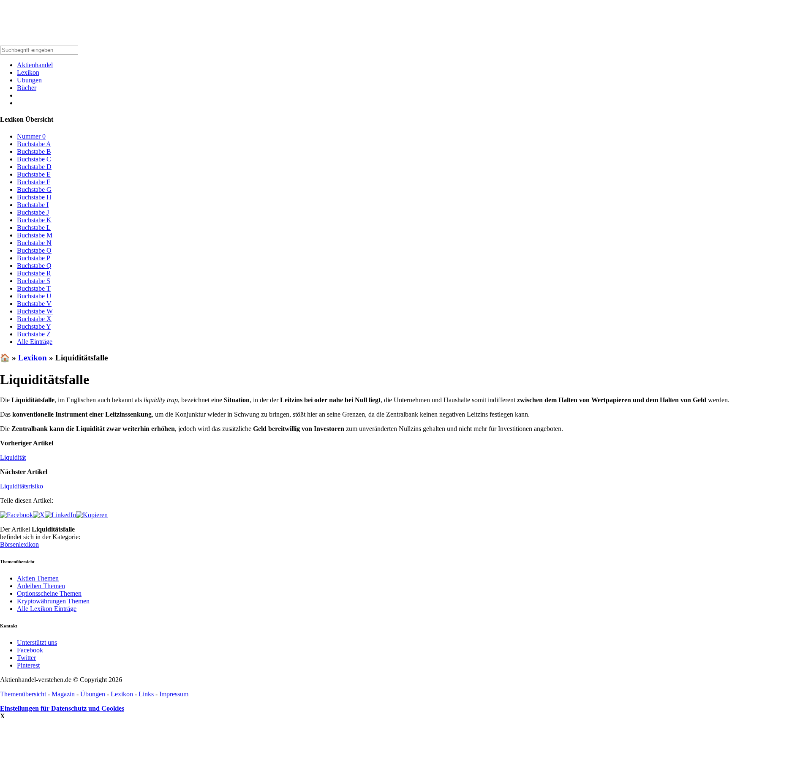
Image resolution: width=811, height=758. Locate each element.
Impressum (173, 694)
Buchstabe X (34, 318)
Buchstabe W (35, 311)
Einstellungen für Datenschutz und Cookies (62, 708)
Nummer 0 (31, 136)
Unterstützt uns (37, 642)
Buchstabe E (34, 174)
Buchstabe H (34, 197)
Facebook (30, 650)
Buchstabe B (34, 151)
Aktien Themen (38, 578)
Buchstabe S (33, 280)
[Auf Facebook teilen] (16, 514)
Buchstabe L (34, 227)
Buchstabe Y (34, 326)
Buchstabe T (34, 288)
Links (146, 694)
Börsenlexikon (19, 544)
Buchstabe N (34, 242)
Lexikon (28, 72)
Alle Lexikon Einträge (46, 608)
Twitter (26, 657)
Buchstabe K (34, 220)
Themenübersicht (23, 694)
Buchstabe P (33, 258)
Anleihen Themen (41, 585)
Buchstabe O (34, 250)
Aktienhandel (35, 64)
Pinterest (28, 665)
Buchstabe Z (34, 334)
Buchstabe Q (34, 265)
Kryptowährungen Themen (53, 601)
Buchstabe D (34, 166)
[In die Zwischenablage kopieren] (92, 514)
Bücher (26, 87)
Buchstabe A (34, 143)
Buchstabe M (34, 235)
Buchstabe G (34, 189)
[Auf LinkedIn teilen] (60, 514)
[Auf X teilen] (39, 514)
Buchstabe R (34, 273)
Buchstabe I (33, 204)
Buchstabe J (33, 212)
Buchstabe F (33, 181)
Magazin (63, 694)
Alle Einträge (34, 341)
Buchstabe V (34, 303)
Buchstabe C (34, 159)
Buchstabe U (34, 296)
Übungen (29, 80)
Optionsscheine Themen (49, 593)
